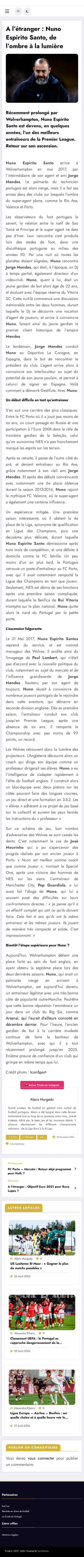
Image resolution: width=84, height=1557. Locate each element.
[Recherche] (18, 11)
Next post (13, 1180)
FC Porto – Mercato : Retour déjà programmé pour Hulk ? (39, 1171)
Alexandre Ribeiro (24, 1333)
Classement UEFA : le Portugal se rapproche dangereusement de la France (34, 1340)
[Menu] (7, 11)
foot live (5, 1506)
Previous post (15, 1163)
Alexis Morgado (23, 1259)
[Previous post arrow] (75, 1168)
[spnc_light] (27, 11)
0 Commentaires (17, 1143)
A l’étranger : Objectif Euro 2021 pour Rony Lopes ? (38, 1189)
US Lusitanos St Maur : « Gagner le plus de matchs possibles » (39, 1266)
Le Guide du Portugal (12, 1516)
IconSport (38, 1072)
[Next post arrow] (75, 1188)
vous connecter (41, 1458)
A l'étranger (28, 1137)
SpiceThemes (43, 1551)
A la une (13, 1137)
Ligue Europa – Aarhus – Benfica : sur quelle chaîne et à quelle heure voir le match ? (38, 1415)
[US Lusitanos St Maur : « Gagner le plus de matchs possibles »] (42, 1237)
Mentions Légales (10, 1534)
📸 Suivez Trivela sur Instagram (42, 1085)
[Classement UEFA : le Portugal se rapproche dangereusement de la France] (42, 1312)
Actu (42, 1137)
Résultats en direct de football (15, 1511)
